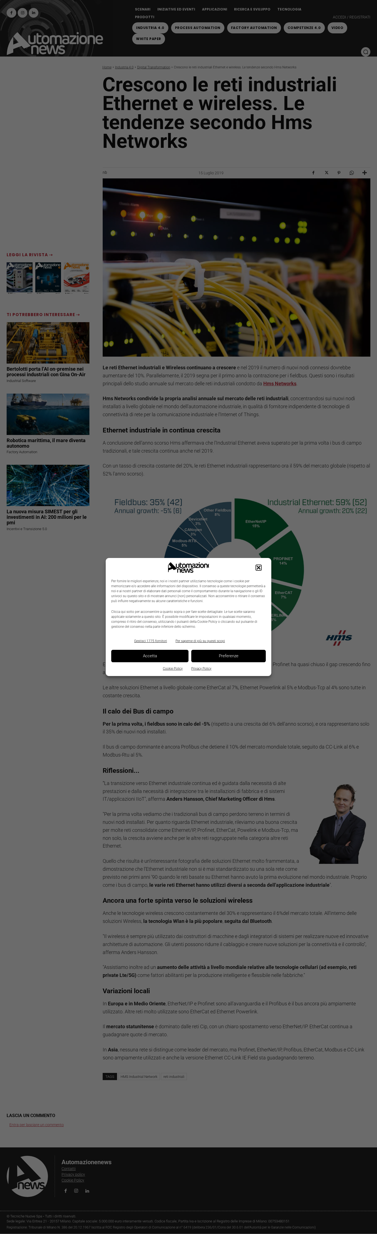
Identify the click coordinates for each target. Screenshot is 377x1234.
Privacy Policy (201, 669)
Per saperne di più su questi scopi (200, 641)
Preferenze (228, 655)
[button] (258, 567)
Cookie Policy (173, 669)
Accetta (150, 655)
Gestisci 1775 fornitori (150, 641)
